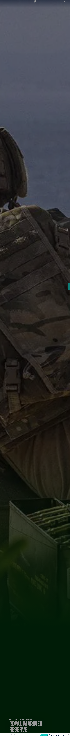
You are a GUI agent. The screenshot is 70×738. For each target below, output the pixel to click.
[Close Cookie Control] (68, 734)
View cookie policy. (36, 735)
